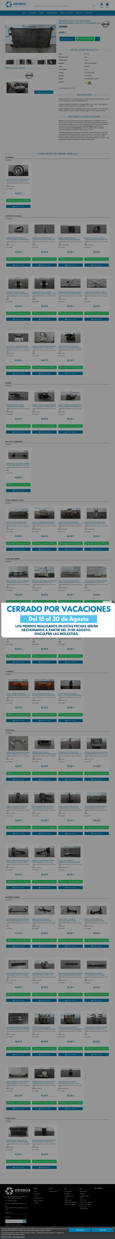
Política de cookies (6, 1237)
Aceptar (103, 1230)
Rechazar (80, 1230)
